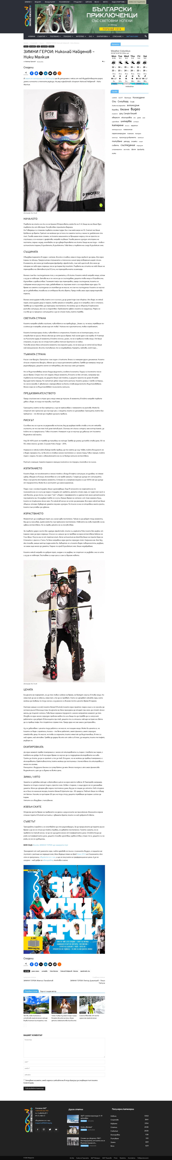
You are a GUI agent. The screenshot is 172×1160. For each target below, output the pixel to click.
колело (127, 126)
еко (135, 118)
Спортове (44, 46)
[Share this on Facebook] (32, 73)
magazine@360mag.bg (43, 1123)
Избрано (26, 1013)
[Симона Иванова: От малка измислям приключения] (92, 1005)
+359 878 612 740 (41, 1111)
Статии (51, 46)
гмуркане (115, 114)
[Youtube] (56, 1129)
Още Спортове (118, 2)
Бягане (89, 2)
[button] (145, 36)
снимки (134, 141)
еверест (116, 117)
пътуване (117, 141)
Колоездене (139, 97)
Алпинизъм (84, 1146)
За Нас (72, 1158)
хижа (114, 153)
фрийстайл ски (85, 971)
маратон (134, 126)
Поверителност (142, 1158)
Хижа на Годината (137, 2)
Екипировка (102, 37)
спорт (141, 141)
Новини (31, 37)
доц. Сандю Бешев (128, 113)
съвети (115, 145)
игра (143, 118)
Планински (64, 2)
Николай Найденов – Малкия (69, 971)
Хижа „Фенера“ (86, 1127)
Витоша (127, 98)
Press (115, 1158)
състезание (128, 145)
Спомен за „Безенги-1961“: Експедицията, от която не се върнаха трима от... (93, 1140)
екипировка (126, 117)
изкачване (115, 122)
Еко (90, 37)
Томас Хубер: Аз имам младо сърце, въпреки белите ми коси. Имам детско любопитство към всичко (64, 1018)
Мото (105, 2)
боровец (115, 110)
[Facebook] (37, 1129)
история (136, 122)
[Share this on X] (41, 73)
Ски (38, 46)
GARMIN (114, 98)
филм (134, 149)
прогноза (115, 137)
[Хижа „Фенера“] (73, 1130)
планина (130, 134)
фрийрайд (140, 150)
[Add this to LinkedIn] (46, 73)
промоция (141, 137)
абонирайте (48, 860)
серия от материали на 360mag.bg (39, 79)
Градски (77, 2)
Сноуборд (123, 101)
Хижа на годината (118, 106)
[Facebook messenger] (36, 73)
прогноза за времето (127, 138)
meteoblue (130, 87)
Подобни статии (31, 991)
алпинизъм (133, 105)
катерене (117, 125)
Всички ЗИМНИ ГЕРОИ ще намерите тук (50, 845)
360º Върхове (107, 1158)
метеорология (117, 130)
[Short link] (55, 73)
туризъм (140, 146)
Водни (38, 2)
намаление (127, 130)
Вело (97, 2)
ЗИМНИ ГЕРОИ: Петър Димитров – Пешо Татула (87, 982)
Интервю (80, 37)
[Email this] (50, 73)
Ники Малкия (54, 971)
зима (139, 118)
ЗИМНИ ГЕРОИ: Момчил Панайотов (38, 981)
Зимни (28, 2)
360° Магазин (132, 37)
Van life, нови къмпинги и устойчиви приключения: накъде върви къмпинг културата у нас (36, 1018)
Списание (117, 37)
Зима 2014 (81, 854)
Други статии (75, 1109)
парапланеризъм (119, 134)
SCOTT (121, 98)
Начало (26, 43)
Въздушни (50, 2)
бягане (124, 109)
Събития (41, 37)
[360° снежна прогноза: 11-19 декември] (73, 1119)
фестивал (127, 149)
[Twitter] (50, 1129)
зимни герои (35, 971)
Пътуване (54, 37)
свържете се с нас (47, 857)
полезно (138, 134)
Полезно (67, 37)
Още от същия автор (48, 991)
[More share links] (59, 73)
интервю (44, 971)
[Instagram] (43, 1129)
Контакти (131, 1158)
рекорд (127, 141)
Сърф (132, 102)
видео (135, 109)
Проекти (123, 1158)
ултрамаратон (117, 150)
